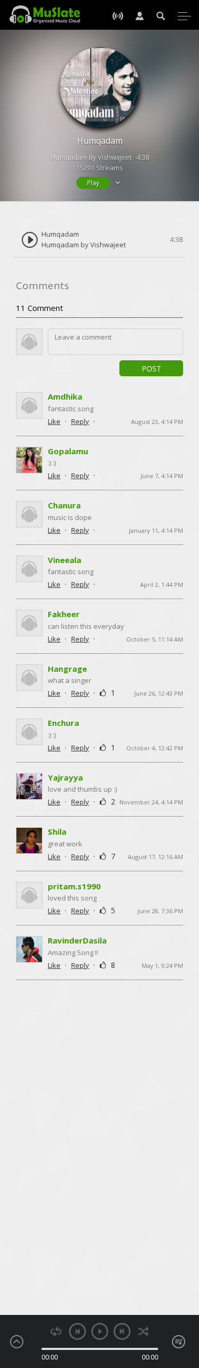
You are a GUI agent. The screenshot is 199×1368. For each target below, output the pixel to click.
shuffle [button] (143, 1331)
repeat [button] (56, 1331)
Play (93, 182)
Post (151, 368)
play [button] (99, 1331)
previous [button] (77, 1331)
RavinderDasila (77, 940)
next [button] (122, 1331)
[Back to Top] (183, 1299)
